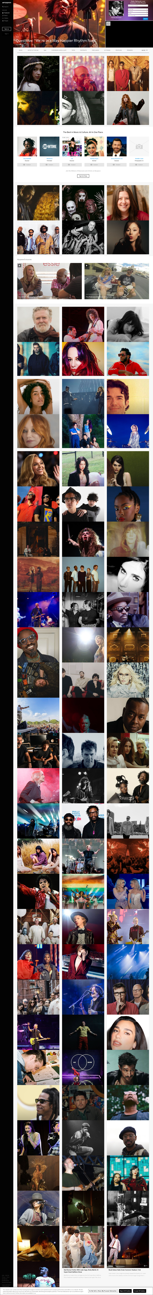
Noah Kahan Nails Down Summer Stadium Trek (125, 1270)
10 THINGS (107, 50)
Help (3, 1275)
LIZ (72, 158)
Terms (8, 1277)
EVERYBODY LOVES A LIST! (59, 50)
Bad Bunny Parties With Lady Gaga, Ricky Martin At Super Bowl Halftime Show (81, 1271)
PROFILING (119, 50)
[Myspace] (6, 2)
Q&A (45, 50)
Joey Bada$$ (27, 158)
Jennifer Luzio (139, 158)
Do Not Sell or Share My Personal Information (103, 1291)
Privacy (3, 1277)
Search (145, 18)
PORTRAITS (83, 50)
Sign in (6, 34)
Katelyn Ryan (94, 158)
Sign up (6, 29)
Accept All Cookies (139, 1291)
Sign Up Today (83, 176)
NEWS (20, 50)
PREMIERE (130, 50)
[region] (76, 1291)
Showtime (50, 158)
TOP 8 (73, 50)
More (144, 50)
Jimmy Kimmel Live (117, 158)
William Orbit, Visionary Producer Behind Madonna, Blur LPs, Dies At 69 (57, 38)
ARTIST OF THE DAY (33, 50)
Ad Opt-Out (4, 1279)
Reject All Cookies (125, 1291)
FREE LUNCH (95, 50)
